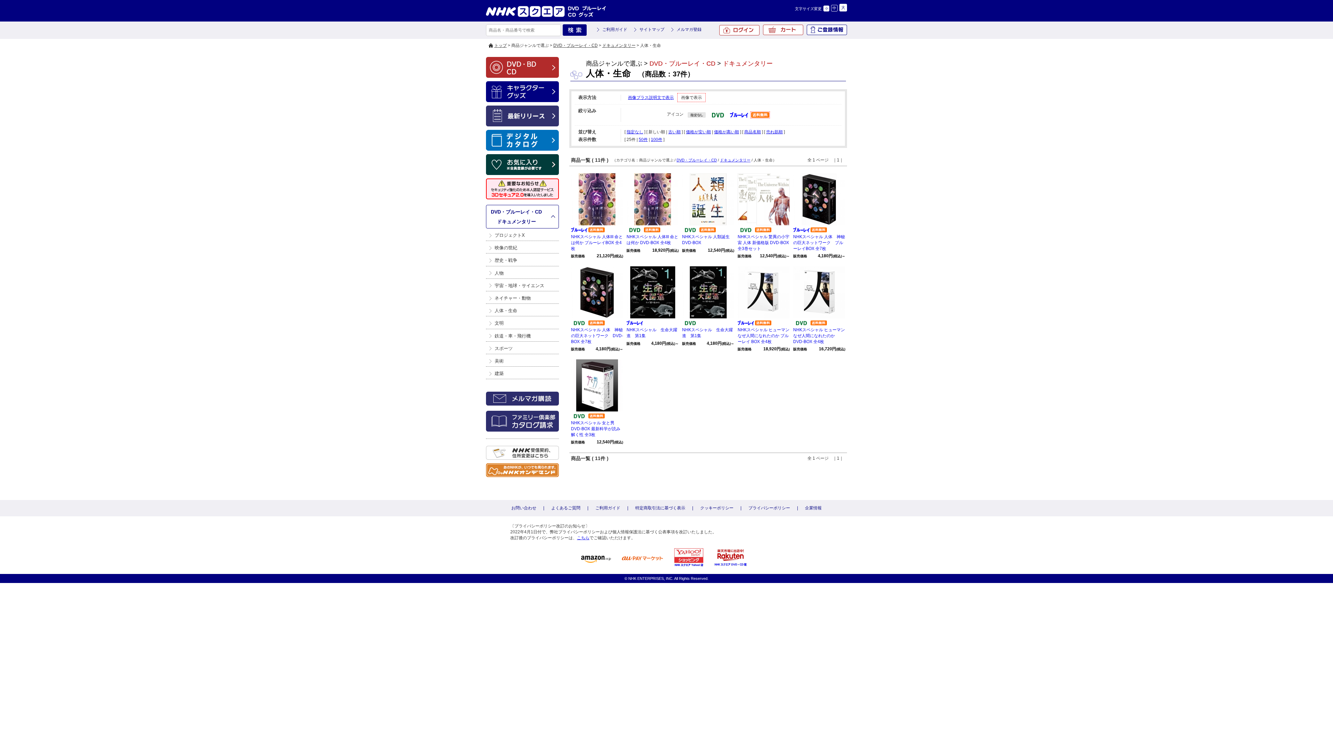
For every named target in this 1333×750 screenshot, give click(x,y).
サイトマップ (651, 29)
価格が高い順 (726, 132)
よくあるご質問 (565, 508)
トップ (500, 45)
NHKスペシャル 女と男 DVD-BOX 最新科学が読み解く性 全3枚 (595, 428)
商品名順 (752, 132)
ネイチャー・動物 (513, 298)
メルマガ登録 (689, 29)
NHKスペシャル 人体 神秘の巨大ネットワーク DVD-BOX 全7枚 (597, 335)
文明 (499, 323)
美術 (499, 361)
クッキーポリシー (716, 508)
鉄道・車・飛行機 (513, 336)
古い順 (674, 132)
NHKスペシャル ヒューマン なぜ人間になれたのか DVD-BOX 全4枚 (819, 335)
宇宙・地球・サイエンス (519, 285)
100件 (656, 139)
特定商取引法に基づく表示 (660, 508)
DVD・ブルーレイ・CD (575, 45)
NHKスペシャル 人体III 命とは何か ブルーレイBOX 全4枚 (597, 242)
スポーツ (504, 348)
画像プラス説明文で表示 (651, 97)
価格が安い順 (698, 132)
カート (783, 29)
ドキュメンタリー (619, 45)
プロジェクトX (510, 235)
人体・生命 (506, 310)
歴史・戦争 (506, 260)
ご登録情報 (827, 29)
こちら (583, 537)
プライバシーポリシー (769, 508)
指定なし (635, 132)
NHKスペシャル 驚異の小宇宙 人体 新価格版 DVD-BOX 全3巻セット (763, 242)
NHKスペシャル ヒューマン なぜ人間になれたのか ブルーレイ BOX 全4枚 (763, 335)
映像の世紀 (506, 247)
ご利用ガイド (614, 29)
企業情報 (813, 508)
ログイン (739, 30)
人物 (499, 273)
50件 (643, 139)
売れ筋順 (774, 132)
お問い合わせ (523, 508)
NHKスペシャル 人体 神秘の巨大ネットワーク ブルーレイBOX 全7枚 (819, 242)
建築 (499, 373)
